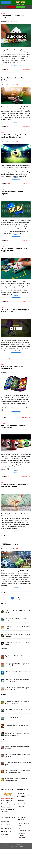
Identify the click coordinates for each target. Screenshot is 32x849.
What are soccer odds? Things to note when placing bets (18, 673)
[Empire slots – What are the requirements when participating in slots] (2, 771)
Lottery (3, 423)
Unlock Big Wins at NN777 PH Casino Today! (16, 619)
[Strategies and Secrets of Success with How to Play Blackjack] (2, 702)
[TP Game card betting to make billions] (2, 726)
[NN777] (20, 2)
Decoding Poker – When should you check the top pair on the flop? (17, 734)
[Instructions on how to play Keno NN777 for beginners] (2, 635)
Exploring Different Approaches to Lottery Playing (17, 643)
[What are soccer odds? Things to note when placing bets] (2, 673)
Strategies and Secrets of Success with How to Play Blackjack (17, 702)
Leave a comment (26, 69)
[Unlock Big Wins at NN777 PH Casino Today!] (2, 619)
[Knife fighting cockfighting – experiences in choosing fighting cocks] (2, 665)
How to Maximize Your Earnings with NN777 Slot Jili (18, 611)
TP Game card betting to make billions (16, 725)
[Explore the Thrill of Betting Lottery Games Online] (2, 627)
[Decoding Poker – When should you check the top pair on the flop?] (2, 734)
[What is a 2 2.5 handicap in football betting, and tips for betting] (2, 680)
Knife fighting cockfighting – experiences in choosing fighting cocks (17, 665)
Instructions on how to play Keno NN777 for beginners (18, 635)
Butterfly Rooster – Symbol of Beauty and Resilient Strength (17, 689)
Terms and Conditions (21, 844)
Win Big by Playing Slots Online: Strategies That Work (17, 755)
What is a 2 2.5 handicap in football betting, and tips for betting (17, 681)
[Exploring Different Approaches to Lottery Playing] (2, 643)
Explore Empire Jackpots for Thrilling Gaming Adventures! (16, 779)
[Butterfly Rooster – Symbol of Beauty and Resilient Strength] (2, 688)
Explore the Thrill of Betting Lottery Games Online (17, 627)
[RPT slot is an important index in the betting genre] (2, 763)
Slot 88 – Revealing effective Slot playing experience (17, 748)
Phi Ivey (16, 21)
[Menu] (6, 2)
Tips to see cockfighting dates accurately (17, 656)
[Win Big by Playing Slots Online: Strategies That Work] (2, 755)
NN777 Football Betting (9, 544)
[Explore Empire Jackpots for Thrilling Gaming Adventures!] (2, 779)
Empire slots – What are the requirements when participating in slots (17, 771)
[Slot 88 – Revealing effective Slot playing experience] (2, 747)
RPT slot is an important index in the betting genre (18, 764)
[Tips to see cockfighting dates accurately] (2, 657)
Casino (3, 13)
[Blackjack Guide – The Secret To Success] (2, 710)
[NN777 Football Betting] (2, 718)
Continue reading (17, 65)
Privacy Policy (9, 844)
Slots (2, 364)
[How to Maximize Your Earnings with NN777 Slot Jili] (2, 611)
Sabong (3, 132)
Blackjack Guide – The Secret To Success (17, 709)
